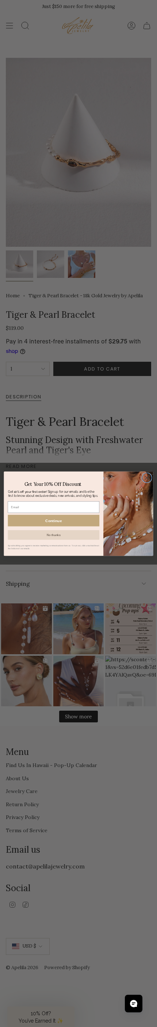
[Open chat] (133, 1003)
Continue (53, 520)
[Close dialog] (147, 477)
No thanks (54, 534)
